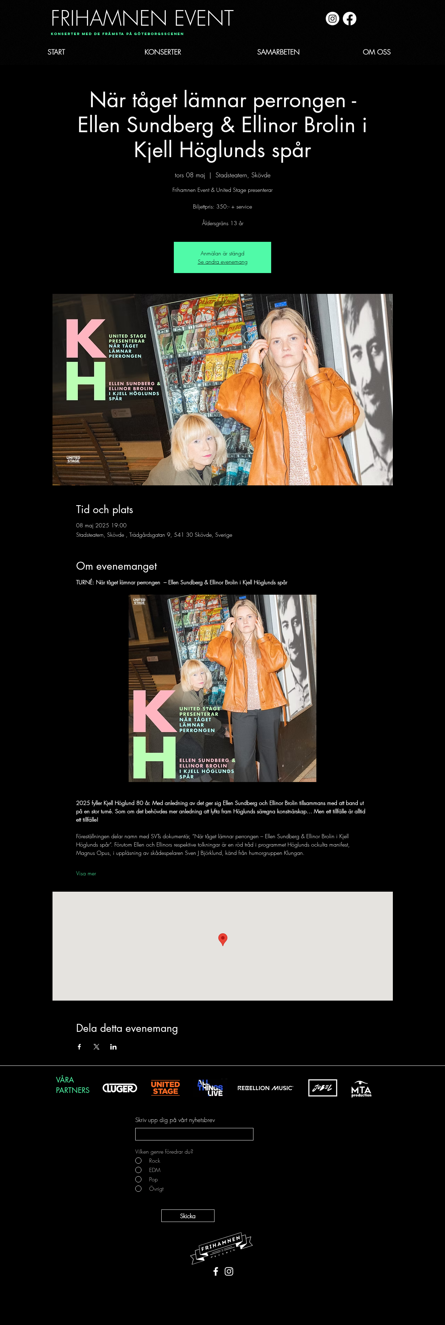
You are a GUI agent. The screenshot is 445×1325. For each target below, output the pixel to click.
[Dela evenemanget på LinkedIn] (113, 1047)
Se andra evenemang (223, 261)
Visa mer (86, 873)
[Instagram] (332, 18)
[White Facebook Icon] (215, 1271)
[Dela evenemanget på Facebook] (79, 1047)
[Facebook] (349, 18)
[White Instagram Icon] (229, 1271)
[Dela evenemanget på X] (96, 1047)
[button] (115, 34)
